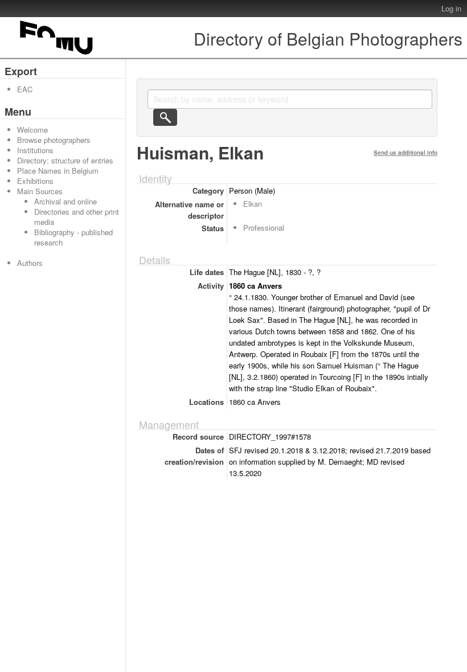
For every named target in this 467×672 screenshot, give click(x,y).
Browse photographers (54, 139)
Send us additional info (405, 153)
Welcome (32, 129)
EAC (24, 89)
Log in (451, 8)
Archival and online (65, 201)
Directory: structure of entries (65, 160)
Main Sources (40, 191)
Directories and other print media (76, 216)
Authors (30, 262)
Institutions (35, 150)
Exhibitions (35, 180)
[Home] (57, 54)
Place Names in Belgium (58, 170)
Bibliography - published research (73, 237)
